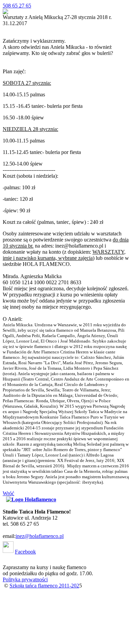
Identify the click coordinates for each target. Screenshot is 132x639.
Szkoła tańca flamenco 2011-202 (44, 585)
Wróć (8, 493)
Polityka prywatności (25, 579)
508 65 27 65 (17, 5)
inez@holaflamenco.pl (40, 536)
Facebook (25, 552)
